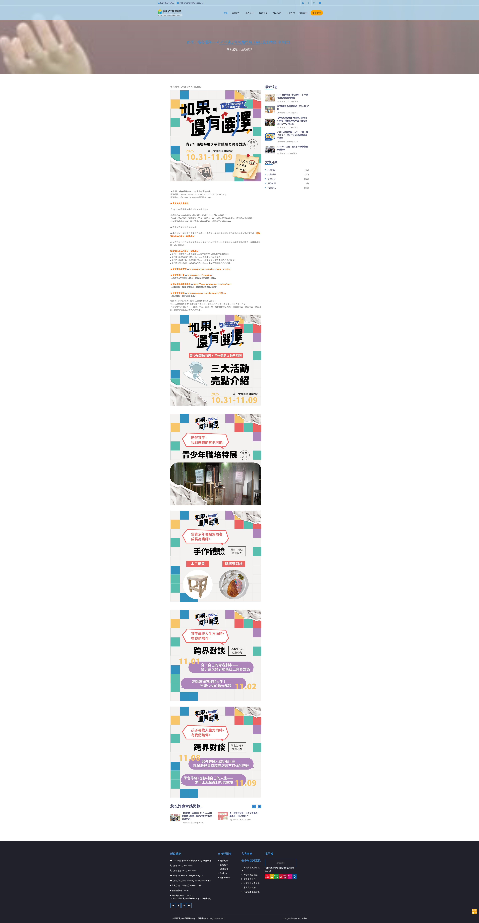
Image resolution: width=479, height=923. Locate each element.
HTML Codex (301, 918)
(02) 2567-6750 (167, 3)
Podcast (224, 873)
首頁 (226, 13)
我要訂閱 (281, 862)
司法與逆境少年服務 (250, 869)
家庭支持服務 (250, 887)
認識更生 (236, 13)
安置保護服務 (250, 879)
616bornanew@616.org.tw (191, 3)
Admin (187, 820)
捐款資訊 (303, 13)
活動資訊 (246, 49)
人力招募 (272, 170)
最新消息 (263, 13)
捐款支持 (316, 13)
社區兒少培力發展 (252, 883)
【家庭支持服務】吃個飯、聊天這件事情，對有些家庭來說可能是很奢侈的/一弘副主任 (292, 120)
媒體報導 (272, 174)
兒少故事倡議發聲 (252, 891)
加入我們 (277, 13)
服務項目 (249, 13)
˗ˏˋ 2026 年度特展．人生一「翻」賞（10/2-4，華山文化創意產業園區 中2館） (292, 135)
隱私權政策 (225, 877)
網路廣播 (224, 869)
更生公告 (272, 179)
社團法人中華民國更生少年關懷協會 (190, 918)
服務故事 (272, 183)
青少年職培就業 (251, 875)
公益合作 (291, 13)
